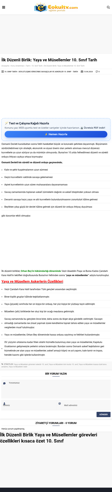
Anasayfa (5, 66)
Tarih (28, 66)
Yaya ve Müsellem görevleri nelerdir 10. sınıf (31, 364)
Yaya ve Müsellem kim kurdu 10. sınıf (63, 364)
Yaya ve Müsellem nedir (18, 366)
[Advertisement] (56, 96)
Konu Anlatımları (17, 66)
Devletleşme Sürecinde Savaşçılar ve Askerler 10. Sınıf (45, 71)
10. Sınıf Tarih (37, 66)
